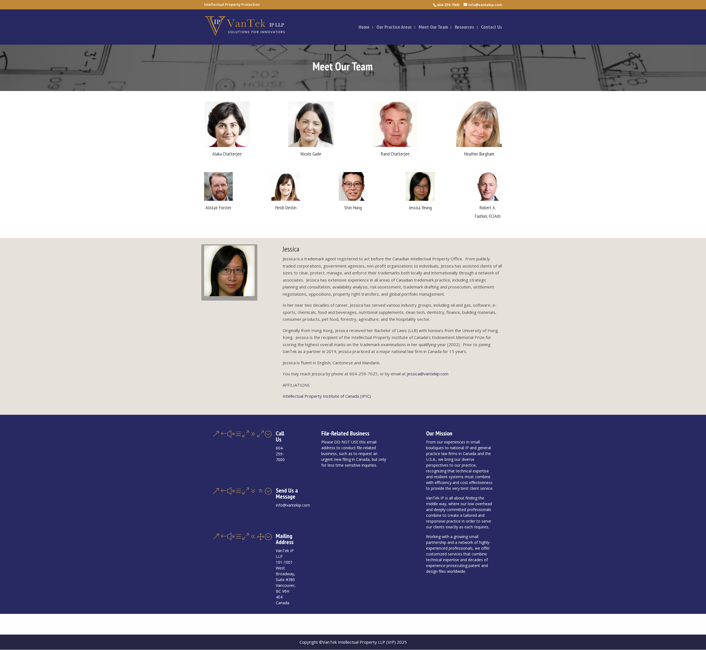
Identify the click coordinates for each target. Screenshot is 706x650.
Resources (464, 27)
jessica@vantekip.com (427, 373)
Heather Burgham (479, 154)
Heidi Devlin (285, 207)
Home (364, 27)
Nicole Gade (311, 154)
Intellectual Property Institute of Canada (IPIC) (327, 396)
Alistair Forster (218, 207)
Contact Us (491, 27)
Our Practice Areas (394, 27)
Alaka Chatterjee (227, 154)
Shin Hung (353, 207)
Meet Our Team (433, 27)
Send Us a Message (287, 493)
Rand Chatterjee (395, 154)
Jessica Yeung (420, 207)
